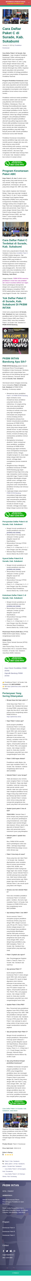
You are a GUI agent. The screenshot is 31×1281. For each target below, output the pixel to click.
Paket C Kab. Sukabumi (12, 1161)
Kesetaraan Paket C (8, 1235)
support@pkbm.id (7, 1255)
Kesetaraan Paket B (8, 1231)
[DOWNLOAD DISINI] (14, 569)
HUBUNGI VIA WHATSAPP (15, 3)
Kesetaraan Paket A (8, 1227)
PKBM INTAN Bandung (14, 493)
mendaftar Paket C (22, 253)
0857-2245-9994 (7, 1257)
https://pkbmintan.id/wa (14, 686)
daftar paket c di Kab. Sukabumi (14, 1164)
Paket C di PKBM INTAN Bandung (17, 395)
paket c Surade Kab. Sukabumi (12, 1166)
